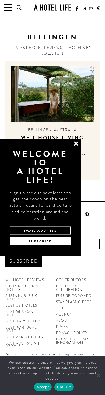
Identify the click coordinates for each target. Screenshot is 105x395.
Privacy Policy (72, 332)
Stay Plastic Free (74, 302)
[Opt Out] (98, 375)
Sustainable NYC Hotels (22, 288)
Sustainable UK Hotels (21, 297)
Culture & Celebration (69, 288)
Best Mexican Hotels (19, 313)
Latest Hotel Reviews (38, 47)
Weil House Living (52, 137)
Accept (43, 387)
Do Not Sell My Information (72, 340)
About (62, 320)
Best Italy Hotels (23, 321)
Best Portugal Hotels (21, 329)
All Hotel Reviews (24, 279)
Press (62, 326)
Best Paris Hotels (24, 337)
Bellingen (52, 37)
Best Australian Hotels (22, 345)
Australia (65, 129)
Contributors (71, 279)
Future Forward (74, 295)
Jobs (61, 308)
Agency (64, 314)
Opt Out (64, 387)
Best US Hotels (21, 305)
